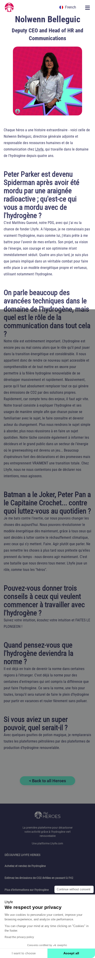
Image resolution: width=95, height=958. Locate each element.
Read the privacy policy (19, 937)
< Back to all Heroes (47, 780)
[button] (68, 7)
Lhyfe (39, 149)
